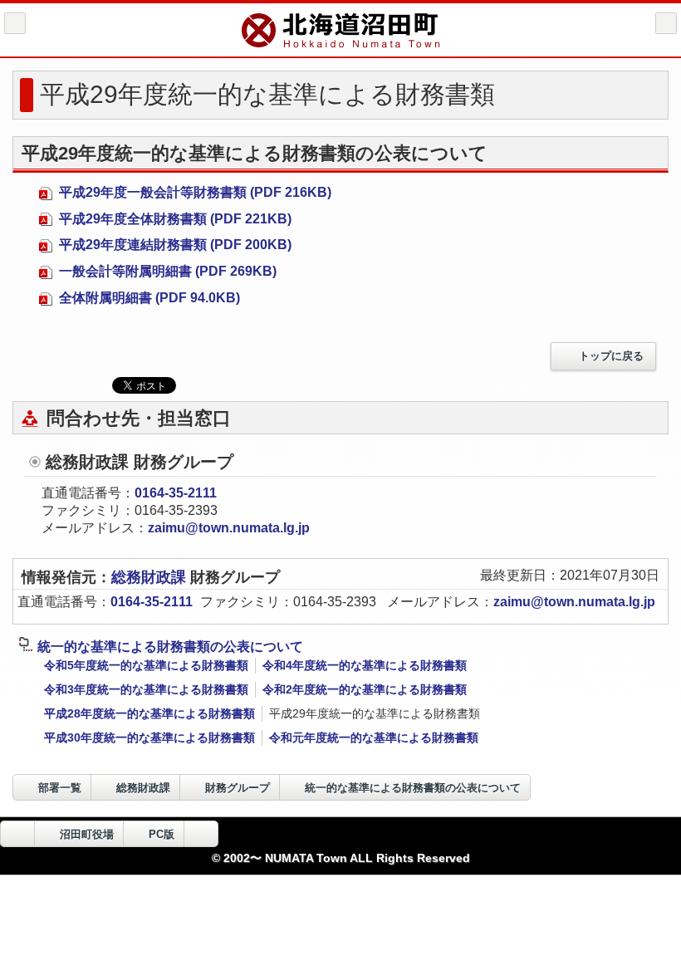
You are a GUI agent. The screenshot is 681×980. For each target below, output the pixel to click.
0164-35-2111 (176, 493)
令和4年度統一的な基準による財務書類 (364, 665)
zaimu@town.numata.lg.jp (229, 528)
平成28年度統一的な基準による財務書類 (149, 713)
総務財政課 (150, 577)
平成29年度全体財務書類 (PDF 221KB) (174, 219)
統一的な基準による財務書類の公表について (170, 646)
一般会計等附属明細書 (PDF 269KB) (166, 271)
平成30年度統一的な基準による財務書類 (149, 737)
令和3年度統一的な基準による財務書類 (146, 689)
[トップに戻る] (201, 834)
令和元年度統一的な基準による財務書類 (373, 737)
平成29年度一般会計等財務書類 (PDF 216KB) (193, 192)
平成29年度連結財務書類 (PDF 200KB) (174, 245)
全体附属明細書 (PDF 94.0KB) (148, 298)
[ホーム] (15, 23)
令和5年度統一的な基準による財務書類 (146, 665)
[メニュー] (666, 23)
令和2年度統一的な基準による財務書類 (364, 689)
